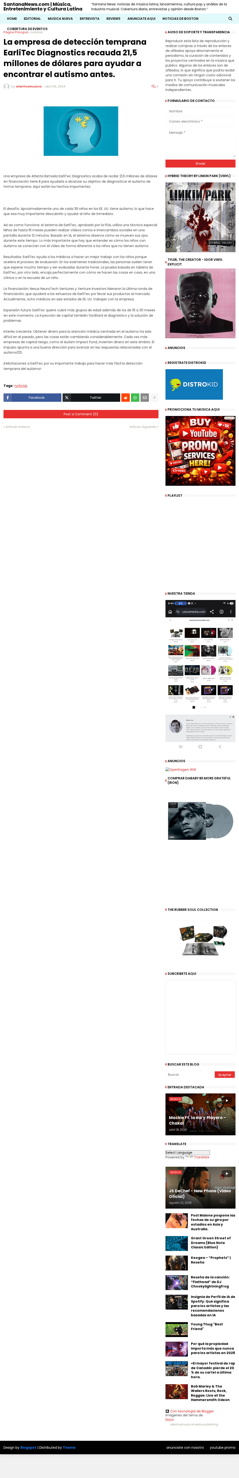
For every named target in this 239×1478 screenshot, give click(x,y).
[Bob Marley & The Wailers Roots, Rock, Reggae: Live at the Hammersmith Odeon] (176, 1391)
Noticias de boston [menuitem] (180, 18)
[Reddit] (125, 397)
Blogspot (28, 1447)
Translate (201, 1157)
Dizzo (169, 1419)
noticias (20, 386)
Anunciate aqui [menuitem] (141, 18)
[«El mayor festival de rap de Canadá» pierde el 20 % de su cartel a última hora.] (176, 1368)
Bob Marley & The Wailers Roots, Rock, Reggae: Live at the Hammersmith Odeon (210, 1393)
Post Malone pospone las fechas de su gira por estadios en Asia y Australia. (213, 1222)
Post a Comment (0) (81, 414)
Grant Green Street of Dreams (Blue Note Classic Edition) (211, 1243)
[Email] (145, 397)
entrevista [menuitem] (89, 18)
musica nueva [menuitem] (60, 18)
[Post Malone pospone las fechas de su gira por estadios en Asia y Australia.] (176, 1220)
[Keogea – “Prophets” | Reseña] (176, 1263)
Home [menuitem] (12, 18)
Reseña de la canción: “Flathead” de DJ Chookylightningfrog (210, 1282)
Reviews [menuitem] (113, 18)
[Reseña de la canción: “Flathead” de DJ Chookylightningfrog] (176, 1282)
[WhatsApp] (135, 397)
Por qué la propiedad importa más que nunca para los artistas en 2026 (213, 1348)
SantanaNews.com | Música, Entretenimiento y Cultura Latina (43, 6)
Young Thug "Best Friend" (207, 1326)
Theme (69, 1447)
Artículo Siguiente (143, 426)
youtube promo (222, 1447)
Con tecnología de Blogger (192, 1411)
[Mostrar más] (154, 397)
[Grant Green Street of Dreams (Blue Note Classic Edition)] (176, 1243)
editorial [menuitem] (32, 18)
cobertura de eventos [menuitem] (27, 29)
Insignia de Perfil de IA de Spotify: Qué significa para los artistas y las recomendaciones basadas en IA (213, 1306)
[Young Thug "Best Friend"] (176, 1329)
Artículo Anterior (18, 426)
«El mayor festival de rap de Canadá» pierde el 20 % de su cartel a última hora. (213, 1370)
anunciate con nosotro (185, 1447)
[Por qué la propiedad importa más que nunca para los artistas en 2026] (176, 1349)
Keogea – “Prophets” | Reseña (211, 1260)
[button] (230, 18)
